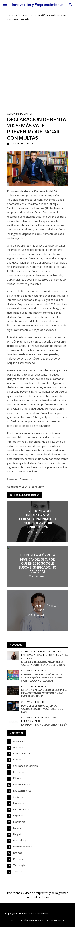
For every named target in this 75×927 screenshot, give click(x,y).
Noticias (27, 658)
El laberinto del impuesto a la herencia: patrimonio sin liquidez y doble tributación (37, 519)
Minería (64, 655)
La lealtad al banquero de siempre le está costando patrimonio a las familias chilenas (44, 693)
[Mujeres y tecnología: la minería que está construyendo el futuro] (13, 655)
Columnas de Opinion (20, 113)
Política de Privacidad (34, 920)
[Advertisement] (37, 64)
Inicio (14, 920)
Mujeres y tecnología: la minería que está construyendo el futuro (43, 663)
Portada (11, 15)
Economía (27, 655)
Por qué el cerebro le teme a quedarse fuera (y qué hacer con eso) (42, 708)
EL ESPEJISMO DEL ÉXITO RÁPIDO (37, 608)
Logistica (53, 655)
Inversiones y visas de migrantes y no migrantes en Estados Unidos (37, 895)
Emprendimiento (30, 721)
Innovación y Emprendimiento (38, 4)
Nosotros (57, 920)
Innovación (40, 655)
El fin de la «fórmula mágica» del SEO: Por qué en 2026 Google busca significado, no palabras (37, 563)
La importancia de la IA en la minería (44, 724)
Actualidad (27, 651)
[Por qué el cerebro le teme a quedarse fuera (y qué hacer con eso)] (13, 706)
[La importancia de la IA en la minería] (13, 721)
